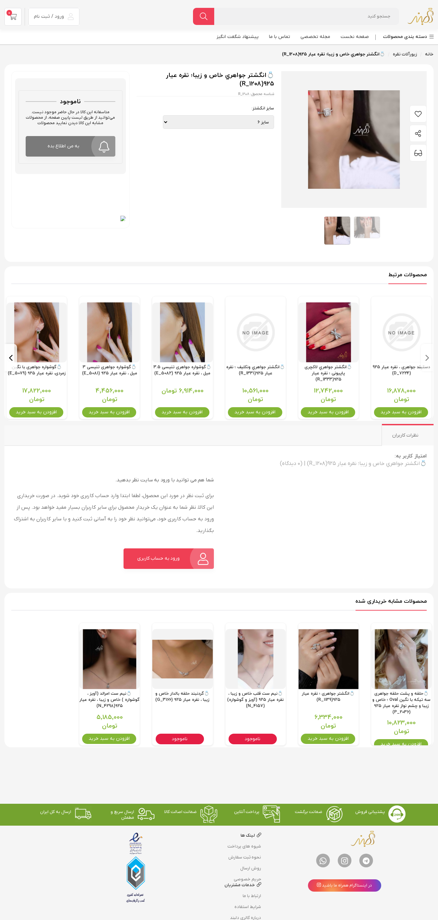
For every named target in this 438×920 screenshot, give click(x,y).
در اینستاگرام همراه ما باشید (346, 885)
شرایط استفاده (247, 907)
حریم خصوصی (247, 879)
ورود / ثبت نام (49, 16)
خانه (429, 54)
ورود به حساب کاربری (158, 558)
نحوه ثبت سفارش (244, 857)
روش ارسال (250, 868)
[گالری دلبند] (421, 16)
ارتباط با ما (252, 896)
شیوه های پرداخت (244, 846)
